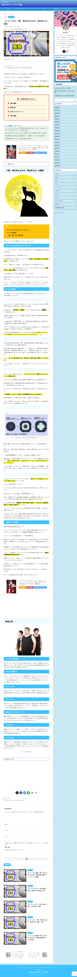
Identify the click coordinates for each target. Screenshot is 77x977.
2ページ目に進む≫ (26, 751)
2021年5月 (57, 148)
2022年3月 (57, 124)
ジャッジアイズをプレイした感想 (62, 88)
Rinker (24, 150)
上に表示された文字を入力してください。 (15, 849)
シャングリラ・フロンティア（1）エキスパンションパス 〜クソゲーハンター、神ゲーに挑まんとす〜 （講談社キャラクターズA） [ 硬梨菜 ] (33, 147)
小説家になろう (17, 800)
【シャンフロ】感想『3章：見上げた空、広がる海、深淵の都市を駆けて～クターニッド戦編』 (37, 875)
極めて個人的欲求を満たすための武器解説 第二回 (26, 437)
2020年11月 (57, 162)
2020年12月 (57, 159)
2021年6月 (57, 145)
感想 (23, 800)
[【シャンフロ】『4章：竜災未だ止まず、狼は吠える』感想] (24, 792)
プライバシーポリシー (68, 9)
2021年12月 (57, 130)
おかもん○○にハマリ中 (38, 972)
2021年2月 (57, 154)
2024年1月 (57, 107)
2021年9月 (57, 136)
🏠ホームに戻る (58, 212)
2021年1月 (56, 157)
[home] (67, 51)
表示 (12, 164)
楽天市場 (30, 152)
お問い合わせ (56, 9)
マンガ (44, 9)
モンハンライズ (20, 9)
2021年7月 (57, 142)
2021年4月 (57, 151)
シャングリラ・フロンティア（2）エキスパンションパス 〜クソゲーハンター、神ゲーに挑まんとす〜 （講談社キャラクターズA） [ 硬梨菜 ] (33, 582)
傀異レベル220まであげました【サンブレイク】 (64, 91)
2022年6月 (57, 121)
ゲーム (32, 9)
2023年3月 (57, 110)
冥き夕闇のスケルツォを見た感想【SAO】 (64, 95)
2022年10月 (57, 113)
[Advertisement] (26, 606)
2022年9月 (57, 116)
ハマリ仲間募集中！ (38, 970)
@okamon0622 (26, 67)
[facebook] (20, 792)
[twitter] (17, 792)
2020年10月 (57, 165)
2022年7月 (57, 119)
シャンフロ (7, 798)
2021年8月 (57, 139)
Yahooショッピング (40, 152)
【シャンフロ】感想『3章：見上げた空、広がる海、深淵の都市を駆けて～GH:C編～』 (37, 937)
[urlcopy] (35, 792)
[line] (28, 792)
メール (7, 830)
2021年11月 (57, 133)
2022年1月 (57, 127)
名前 (6, 824)
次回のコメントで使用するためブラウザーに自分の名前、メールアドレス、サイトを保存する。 (26, 843)
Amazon (22, 152)
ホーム (8, 9)
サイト (6, 836)
